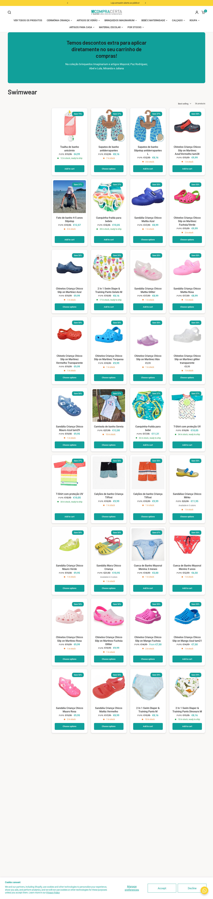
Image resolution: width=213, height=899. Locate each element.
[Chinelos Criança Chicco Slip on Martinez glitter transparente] (187, 334)
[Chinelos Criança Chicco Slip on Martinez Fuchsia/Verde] (187, 196)
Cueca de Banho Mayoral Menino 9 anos (187, 567)
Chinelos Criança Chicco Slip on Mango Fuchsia (147, 639)
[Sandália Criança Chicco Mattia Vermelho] (108, 687)
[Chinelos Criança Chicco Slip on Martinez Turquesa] (108, 334)
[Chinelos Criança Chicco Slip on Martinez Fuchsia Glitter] (108, 616)
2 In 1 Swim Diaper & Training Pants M (148, 710)
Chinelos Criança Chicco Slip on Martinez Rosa (69, 639)
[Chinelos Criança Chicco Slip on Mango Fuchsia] (148, 616)
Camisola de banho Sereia (108, 426)
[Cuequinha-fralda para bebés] (108, 196)
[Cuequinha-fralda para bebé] (148, 405)
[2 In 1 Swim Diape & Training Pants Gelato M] (108, 267)
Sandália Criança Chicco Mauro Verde (69, 567)
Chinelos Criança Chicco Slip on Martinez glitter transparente (187, 359)
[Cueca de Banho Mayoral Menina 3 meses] (148, 544)
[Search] (10, 12)
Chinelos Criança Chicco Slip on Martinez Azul (69, 290)
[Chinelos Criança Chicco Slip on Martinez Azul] (69, 267)
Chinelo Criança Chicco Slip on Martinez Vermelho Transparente (69, 359)
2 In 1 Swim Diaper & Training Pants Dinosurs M (187, 710)
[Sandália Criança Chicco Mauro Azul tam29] (69, 405)
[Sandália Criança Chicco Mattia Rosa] (187, 267)
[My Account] (197, 12)
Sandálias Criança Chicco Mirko (187, 495)
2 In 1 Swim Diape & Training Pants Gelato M (108, 290)
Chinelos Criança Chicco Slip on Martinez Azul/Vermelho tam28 (187, 150)
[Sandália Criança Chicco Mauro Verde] (69, 544)
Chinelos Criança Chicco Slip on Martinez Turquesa (108, 357)
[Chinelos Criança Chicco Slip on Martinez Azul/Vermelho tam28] (187, 126)
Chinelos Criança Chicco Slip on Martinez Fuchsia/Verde (187, 221)
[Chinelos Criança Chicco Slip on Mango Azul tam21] (187, 616)
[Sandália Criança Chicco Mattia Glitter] (148, 267)
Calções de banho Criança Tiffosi (108, 495)
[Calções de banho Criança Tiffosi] (108, 472)
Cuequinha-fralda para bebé (148, 428)
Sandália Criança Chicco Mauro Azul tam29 (69, 428)
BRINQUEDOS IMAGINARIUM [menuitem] (119, 20)
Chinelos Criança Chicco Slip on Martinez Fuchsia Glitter (109, 641)
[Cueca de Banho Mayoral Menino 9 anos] (187, 544)
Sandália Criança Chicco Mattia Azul (148, 219)
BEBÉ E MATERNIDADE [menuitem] (153, 20)
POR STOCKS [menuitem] (134, 27)
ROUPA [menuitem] (193, 20)
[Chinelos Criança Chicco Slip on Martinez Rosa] (69, 616)
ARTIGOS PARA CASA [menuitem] (80, 27)
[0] (202, 12)
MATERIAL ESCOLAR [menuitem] (110, 27)
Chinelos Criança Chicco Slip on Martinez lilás (147, 357)
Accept (162, 888)
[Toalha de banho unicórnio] (69, 126)
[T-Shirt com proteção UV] (187, 405)
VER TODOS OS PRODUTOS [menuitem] (28, 20)
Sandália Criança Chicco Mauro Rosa (69, 710)
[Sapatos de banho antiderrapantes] (108, 126)
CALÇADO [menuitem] (177, 20)
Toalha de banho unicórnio (69, 148)
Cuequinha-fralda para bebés (108, 219)
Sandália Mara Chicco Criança (109, 567)
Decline (192, 888)
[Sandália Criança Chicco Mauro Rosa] (69, 687)
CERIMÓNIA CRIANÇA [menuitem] (58, 20)
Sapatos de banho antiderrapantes (109, 148)
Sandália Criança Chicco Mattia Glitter (148, 290)
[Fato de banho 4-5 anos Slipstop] (69, 196)
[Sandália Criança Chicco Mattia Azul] (148, 196)
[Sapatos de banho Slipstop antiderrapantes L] (148, 126)
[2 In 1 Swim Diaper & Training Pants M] (148, 687)
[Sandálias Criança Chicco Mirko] (187, 472)
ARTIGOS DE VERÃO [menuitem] (87, 20)
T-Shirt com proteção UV (187, 426)
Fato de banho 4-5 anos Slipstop (69, 219)
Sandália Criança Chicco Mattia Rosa (187, 290)
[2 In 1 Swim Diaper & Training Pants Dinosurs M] (187, 687)
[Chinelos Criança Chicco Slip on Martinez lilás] (148, 334)
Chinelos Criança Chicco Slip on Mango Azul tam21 (187, 639)
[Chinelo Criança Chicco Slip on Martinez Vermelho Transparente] (69, 334)
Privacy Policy (53, 892)
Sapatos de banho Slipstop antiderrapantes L (148, 150)
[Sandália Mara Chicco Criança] (108, 544)
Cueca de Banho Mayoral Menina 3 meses (148, 567)
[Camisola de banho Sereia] (108, 405)
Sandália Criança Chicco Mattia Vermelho (108, 710)
